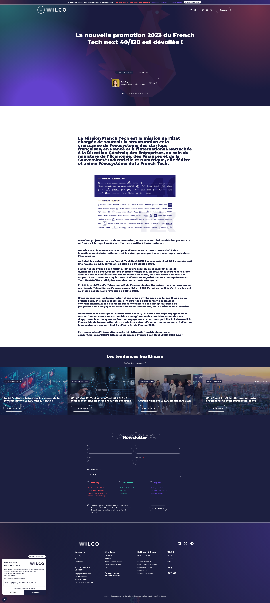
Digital (157, 483)
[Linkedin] (191, 10)
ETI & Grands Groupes (82, 568)
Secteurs (80, 552)
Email (89, 458)
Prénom (90, 446)
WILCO (170, 552)
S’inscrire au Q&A (192, 2)
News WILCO (135, 93)
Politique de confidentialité (142, 596)
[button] (41, 10)
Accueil (125, 93)
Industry (95, 483)
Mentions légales (159, 596)
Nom (136, 446)
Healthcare (128, 483)
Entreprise (139, 458)
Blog (170, 567)
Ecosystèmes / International (113, 574)
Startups (110, 552)
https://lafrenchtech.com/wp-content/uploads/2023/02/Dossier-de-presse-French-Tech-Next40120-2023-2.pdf (130, 333)
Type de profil (94, 469)
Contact (171, 572)
